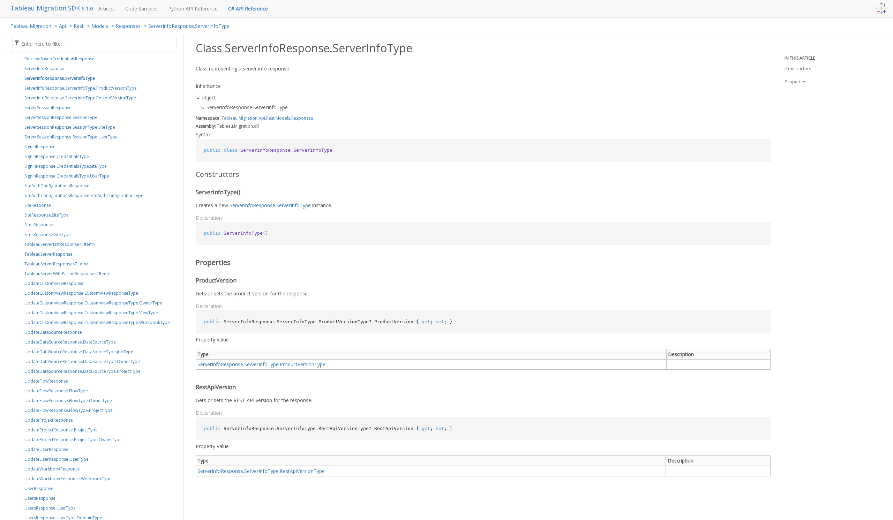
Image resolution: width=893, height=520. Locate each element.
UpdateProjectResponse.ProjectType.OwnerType (73, 440)
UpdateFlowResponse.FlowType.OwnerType (68, 401)
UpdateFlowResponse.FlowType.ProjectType (68, 410)
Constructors (798, 68)
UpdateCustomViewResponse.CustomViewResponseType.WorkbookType (97, 322)
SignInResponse (39, 147)
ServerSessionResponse (48, 108)
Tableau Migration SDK (46, 8)
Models (99, 26)
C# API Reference (248, 8)
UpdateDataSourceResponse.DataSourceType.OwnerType (82, 361)
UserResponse (38, 488)
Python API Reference (193, 8)
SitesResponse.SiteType (47, 235)
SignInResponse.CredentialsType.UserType (66, 176)
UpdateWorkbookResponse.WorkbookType (68, 479)
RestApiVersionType (302, 471)
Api (62, 26)
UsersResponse (39, 498)
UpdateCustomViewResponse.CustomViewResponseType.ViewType (91, 313)
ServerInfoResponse (44, 68)
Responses (128, 26)
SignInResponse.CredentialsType (56, 156)
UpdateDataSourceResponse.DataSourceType (70, 342)
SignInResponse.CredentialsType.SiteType (65, 166)
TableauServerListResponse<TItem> (59, 244)
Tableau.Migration (30, 26)
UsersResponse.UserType (50, 508)
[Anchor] (191, 174)
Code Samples (141, 8)
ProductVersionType (302, 364)
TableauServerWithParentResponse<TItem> (67, 274)
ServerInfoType (261, 364)
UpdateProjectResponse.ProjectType (61, 430)
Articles (106, 8)
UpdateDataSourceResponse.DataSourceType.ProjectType (82, 371)
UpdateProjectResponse (48, 420)
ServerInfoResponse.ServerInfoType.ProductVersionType (80, 88)
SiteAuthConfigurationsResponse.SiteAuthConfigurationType (83, 195)
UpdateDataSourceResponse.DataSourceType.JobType (78, 352)
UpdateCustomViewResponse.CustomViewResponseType (81, 293)
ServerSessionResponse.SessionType (60, 117)
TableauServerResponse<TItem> (56, 264)
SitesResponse (38, 225)
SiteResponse (37, 205)
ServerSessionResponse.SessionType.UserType (71, 137)
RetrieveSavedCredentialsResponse (59, 59)
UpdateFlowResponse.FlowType (56, 391)
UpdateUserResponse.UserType (56, 459)
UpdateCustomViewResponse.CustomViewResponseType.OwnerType (93, 303)
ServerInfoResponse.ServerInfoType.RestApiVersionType (80, 98)
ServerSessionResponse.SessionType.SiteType (69, 127)
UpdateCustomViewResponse (53, 283)
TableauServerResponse (48, 254)
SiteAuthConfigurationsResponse (56, 186)
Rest (79, 26)
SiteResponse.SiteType (46, 215)
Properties (795, 82)
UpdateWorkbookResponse (52, 469)
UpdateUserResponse (46, 449)
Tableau (230, 118)
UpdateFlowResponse (46, 381)
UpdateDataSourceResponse (53, 332)
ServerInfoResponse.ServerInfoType (189, 26)
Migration (248, 118)
